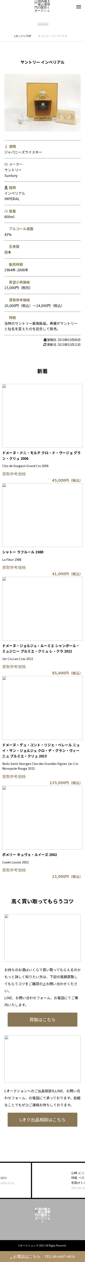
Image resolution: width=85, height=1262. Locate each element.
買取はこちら (42, 1019)
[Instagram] (39, 1229)
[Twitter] (46, 1229)
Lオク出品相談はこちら (43, 1119)
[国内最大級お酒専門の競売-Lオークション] (42, 6)
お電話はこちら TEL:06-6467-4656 (44, 1256)
